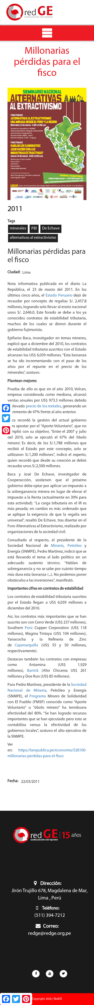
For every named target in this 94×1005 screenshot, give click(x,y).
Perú (29, 628)
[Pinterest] (6, 430)
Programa (37, 696)
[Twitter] (6, 418)
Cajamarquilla (26, 645)
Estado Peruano (59, 296)
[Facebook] (6, 408)
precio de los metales (43, 406)
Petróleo (74, 546)
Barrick (33, 671)
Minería (57, 546)
